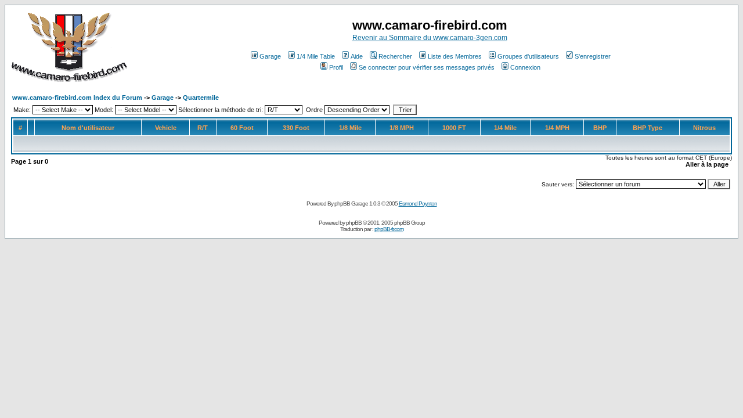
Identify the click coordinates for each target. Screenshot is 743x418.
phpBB (354, 222)
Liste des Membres (455, 56)
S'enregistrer (593, 56)
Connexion (525, 67)
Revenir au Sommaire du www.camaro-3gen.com (429, 38)
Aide (357, 56)
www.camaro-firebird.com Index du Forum (77, 97)
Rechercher (395, 56)
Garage (270, 56)
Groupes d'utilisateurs (528, 56)
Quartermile (201, 97)
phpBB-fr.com (388, 229)
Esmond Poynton (418, 203)
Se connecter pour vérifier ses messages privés (427, 67)
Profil (336, 67)
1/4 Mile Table (316, 56)
